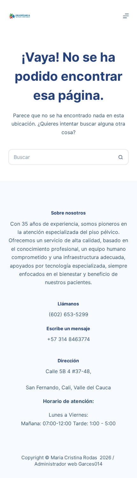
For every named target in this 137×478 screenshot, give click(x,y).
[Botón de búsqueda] (121, 157)
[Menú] (126, 16)
